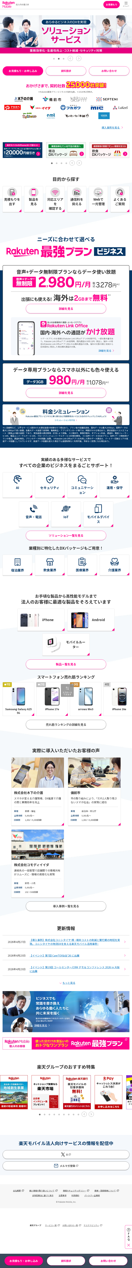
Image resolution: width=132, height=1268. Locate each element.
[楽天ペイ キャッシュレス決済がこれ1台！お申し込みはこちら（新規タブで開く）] (108, 1092)
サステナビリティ (91, 1225)
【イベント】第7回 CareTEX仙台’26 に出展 (54, 955)
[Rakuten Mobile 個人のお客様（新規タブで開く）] (66, 1048)
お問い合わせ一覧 (70, 1225)
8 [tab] (73, 1114)
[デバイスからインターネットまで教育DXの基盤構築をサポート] (109, 150)
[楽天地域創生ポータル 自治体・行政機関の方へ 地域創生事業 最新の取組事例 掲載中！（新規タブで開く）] (14, 1092)
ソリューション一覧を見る (66, 535)
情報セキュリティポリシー (74, 1190)
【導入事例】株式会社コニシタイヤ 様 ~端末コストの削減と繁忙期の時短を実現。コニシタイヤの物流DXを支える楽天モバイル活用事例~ (75, 942)
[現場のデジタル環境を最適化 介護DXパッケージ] (66, 150)
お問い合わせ (109, 71)
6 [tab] (64, 1114)
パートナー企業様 (92, 1195)
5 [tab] (59, 1114)
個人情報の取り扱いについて (41, 1190)
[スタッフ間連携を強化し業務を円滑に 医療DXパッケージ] (22, 150)
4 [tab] (66, 163)
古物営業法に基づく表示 (42, 1195)
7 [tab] (69, 1114)
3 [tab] (63, 59)
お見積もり (111, 4)
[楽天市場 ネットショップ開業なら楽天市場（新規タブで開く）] (45, 1092)
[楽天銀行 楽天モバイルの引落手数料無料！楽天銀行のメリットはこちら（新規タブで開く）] (77, 1092)
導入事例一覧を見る (66, 906)
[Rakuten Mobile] (16, 4)
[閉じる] (129, 1244)
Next (78, 58)
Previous (70, 58)
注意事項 (62, 1195)
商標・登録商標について (105, 1190)
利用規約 (75, 1195)
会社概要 (17, 1190)
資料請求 (66, 71)
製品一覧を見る (66, 664)
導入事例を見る (111, 127)
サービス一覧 (51, 1225)
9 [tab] (78, 1114)
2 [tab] (59, 59)
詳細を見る (66, 308)
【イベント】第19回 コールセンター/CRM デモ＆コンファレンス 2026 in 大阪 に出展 (75, 969)
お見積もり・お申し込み (23, 1261)
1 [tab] (54, 59)
